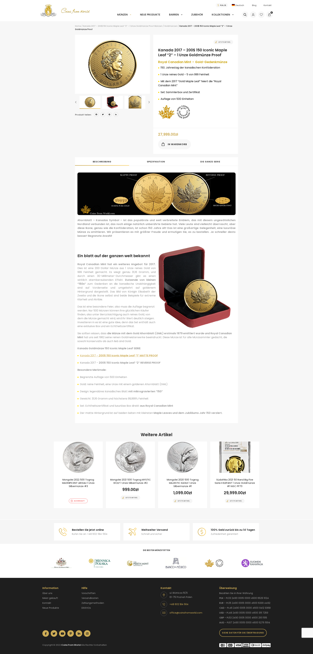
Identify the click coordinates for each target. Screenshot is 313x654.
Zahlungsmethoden (93, 603)
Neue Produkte (150, 14)
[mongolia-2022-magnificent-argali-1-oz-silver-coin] (78, 475)
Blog (254, 5)
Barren (174, 14)
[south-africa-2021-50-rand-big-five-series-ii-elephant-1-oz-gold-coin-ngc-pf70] (234, 475)
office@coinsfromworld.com (186, 612)
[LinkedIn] (115, 115)
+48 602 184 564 (179, 604)
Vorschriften (89, 593)
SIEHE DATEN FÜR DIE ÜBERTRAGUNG (243, 632)
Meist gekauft (50, 598)
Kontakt (268, 5)
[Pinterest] (109, 115)
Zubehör (197, 14)
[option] (112, 64)
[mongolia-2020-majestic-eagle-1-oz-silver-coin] (182, 475)
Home (78, 26)
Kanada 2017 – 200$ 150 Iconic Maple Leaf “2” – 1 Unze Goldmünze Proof (118, 26)
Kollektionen (221, 14)
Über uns (47, 593)
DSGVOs (86, 607)
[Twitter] (102, 115)
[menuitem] (124, 17)
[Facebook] (96, 115)
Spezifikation (156, 161)
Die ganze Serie (210, 161)
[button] (76, 102)
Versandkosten (90, 598)
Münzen (122, 14)
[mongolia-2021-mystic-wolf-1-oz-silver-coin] (130, 475)
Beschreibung (102, 161)
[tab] (102, 161)
